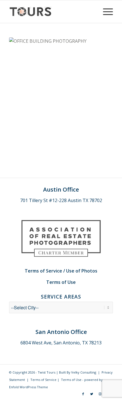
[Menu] (105, 11)
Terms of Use (61, 282)
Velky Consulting (83, 372)
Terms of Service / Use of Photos (61, 271)
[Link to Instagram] (100, 394)
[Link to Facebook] (83, 394)
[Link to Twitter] (91, 394)
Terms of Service (43, 380)
